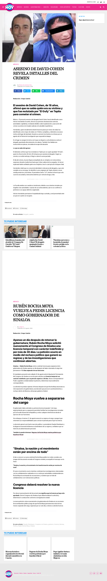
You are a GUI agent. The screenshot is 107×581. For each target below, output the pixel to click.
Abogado (26, 214)
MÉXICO (19, 7)
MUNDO (26, 7)
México (21, 573)
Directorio (16, 573)
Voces (34, 573)
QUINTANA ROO (35, 7)
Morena (61, 524)
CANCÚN (46, 7)
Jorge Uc (21, 326)
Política (15, 526)
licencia (56, 524)
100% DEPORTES (65, 7)
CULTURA (81, 7)
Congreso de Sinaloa (41, 524)
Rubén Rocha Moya (24, 526)
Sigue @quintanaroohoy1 (86, 20)
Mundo (25, 573)
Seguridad (29, 573)
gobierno (51, 524)
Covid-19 (39, 573)
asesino (31, 214)
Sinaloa (32, 526)
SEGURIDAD (54, 7)
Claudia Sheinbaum (28, 524)
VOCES (88, 7)
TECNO (74, 7)
